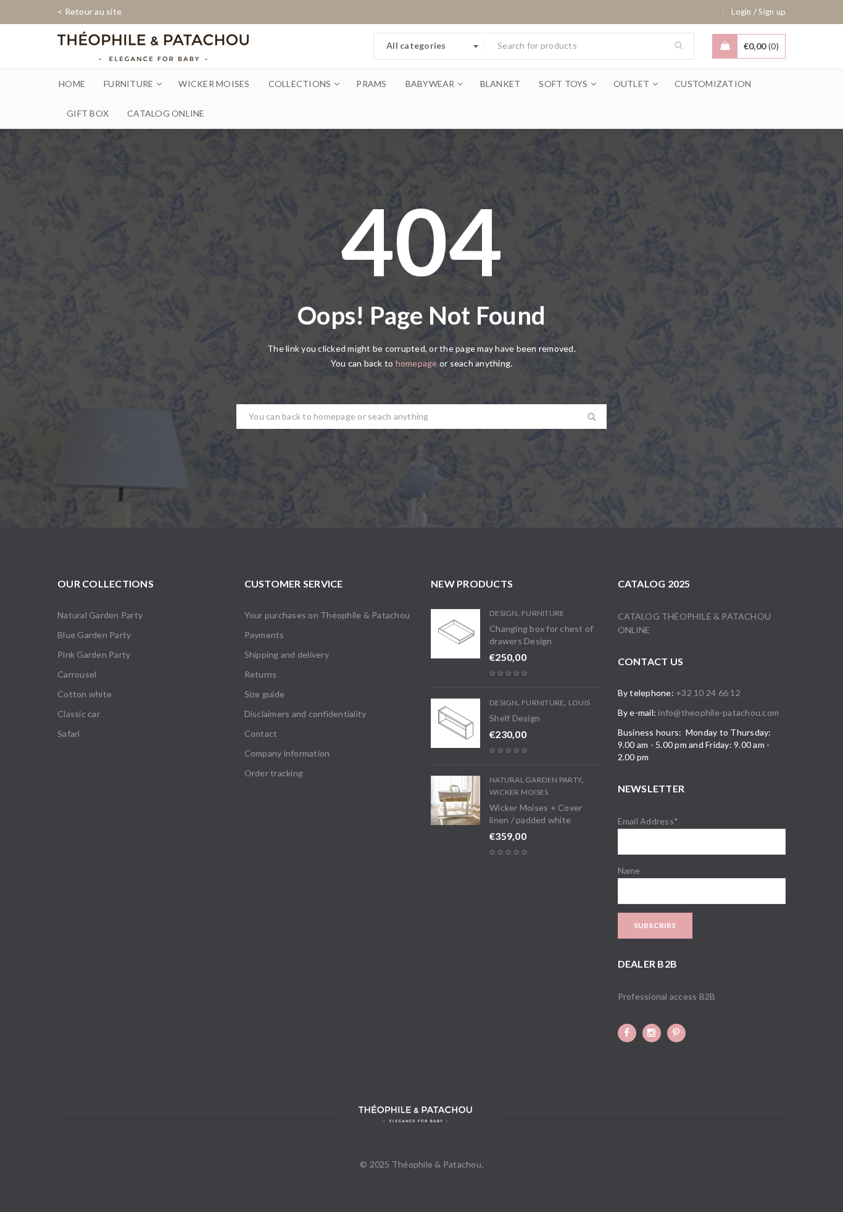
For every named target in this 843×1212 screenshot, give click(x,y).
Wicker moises (518, 792)
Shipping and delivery (286, 654)
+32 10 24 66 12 (708, 692)
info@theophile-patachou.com (718, 712)
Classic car (78, 713)
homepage (417, 363)
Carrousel (76, 674)
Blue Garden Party (94, 634)
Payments (264, 634)
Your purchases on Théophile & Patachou (327, 615)
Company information (287, 753)
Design (503, 613)
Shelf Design (514, 718)
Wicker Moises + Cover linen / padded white (535, 813)
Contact (261, 733)
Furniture (542, 613)
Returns (260, 674)
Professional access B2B (667, 996)
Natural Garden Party (100, 615)
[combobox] (429, 46)
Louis (579, 702)
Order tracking (274, 773)
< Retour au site (89, 11)
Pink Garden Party (93, 654)
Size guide (264, 694)
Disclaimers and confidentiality (305, 713)
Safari (68, 733)
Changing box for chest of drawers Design (541, 634)
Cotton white (84, 694)
